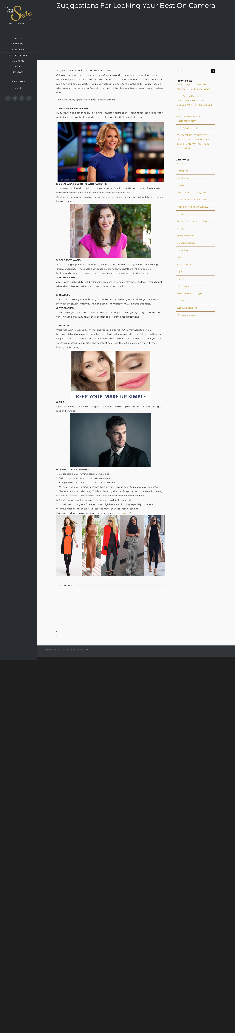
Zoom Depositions (187, 308)
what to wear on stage (189, 293)
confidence (183, 170)
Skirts (180, 257)
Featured (182, 214)
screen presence (186, 243)
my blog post (123, 513)
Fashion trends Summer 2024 (193, 207)
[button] (110, 635)
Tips (179, 271)
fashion (181, 185)
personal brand (185, 235)
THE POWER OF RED (188, 128)
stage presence (185, 264)
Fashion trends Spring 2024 (192, 192)
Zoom (180, 300)
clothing (181, 163)
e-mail (18, 88)
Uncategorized (185, 286)
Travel (180, 279)
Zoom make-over (186, 315)
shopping (182, 250)
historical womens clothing (192, 221)
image (180, 228)
